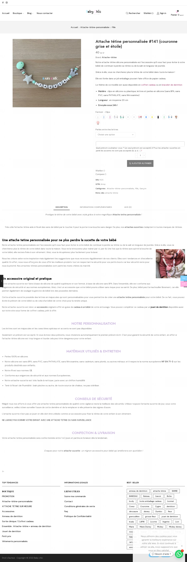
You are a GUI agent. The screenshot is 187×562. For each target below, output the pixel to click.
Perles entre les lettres (107, 129)
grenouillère (134, 516)
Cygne (158, 506)
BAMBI (174, 491)
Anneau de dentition (12, 516)
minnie (132, 532)
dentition (171, 506)
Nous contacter (45, 13)
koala (131, 521)
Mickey (160, 527)
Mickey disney (175, 527)
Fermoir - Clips (103, 112)
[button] (179, 554)
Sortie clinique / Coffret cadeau (18, 521)
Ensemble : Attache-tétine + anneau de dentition (26, 526)
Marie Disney (145, 527)
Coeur (132, 506)
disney (147, 511)
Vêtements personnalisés (15, 541)
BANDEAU (133, 496)
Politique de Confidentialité (77, 516)
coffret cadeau (148, 85)
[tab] (62, 207)
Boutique (17, 13)
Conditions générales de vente (79, 506)
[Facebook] (3, 3)
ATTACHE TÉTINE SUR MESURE (17, 506)
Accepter (154, 555)
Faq (66, 511)
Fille (114, 27)
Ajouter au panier (141, 163)
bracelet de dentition (172, 85)
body (131, 501)
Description (62, 207)
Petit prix (6, 536)
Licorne (153, 521)
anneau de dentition (138, 491)
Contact (68, 501)
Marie (131, 527)
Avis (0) (128, 207)
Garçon (143, 188)
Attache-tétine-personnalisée (94, 27)
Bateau (146, 496)
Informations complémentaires (96, 207)
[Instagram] (7, 3)
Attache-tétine (109, 57)
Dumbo (159, 511)
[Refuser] (181, 546)
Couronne (144, 506)
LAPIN (141, 521)
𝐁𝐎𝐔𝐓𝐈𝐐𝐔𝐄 (8, 491)
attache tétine (111, 193)
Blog (29, 13)
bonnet (170, 501)
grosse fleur (150, 516)
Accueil (5, 13)
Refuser (165, 555)
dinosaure (133, 511)
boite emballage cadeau (151, 501)
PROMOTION (8, 496)
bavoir (158, 496)
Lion (177, 521)
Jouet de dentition (11, 531)
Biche (169, 496)
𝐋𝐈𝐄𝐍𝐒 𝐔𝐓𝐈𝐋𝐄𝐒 (72, 491)
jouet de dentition (170, 516)
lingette (166, 521)
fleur (170, 511)
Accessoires (8, 511)
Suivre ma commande (75, 496)
